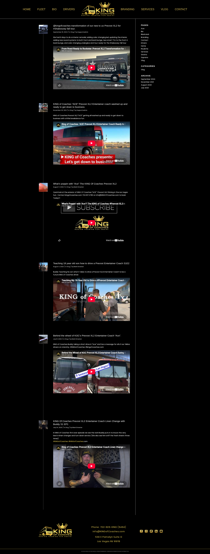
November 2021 (147, 82)
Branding (144, 37)
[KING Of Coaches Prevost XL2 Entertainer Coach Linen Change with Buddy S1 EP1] (43, 424)
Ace (142, 28)
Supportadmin (83, 32)
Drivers (144, 43)
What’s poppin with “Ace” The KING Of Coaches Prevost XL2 (85, 183)
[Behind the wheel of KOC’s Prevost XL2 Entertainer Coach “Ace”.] (43, 339)
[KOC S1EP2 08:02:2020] (43, 266)
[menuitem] (27, 9)
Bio (142, 31)
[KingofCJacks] (43, 29)
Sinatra (144, 54)
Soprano (144, 57)
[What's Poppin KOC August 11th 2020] (43, 187)
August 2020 (146, 85)
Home (143, 46)
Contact (144, 40)
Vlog (72, 32)
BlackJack (145, 34)
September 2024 (148, 79)
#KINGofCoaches (60, 441)
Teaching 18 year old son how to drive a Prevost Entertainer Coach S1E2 (91, 263)
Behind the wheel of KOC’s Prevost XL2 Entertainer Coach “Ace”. (87, 335)
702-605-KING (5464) (113, 527)
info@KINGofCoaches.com (109, 531)
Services (144, 51)
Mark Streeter (79, 187)
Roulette (144, 49)
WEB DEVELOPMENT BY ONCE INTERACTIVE (118, 551)
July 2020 (145, 88)
